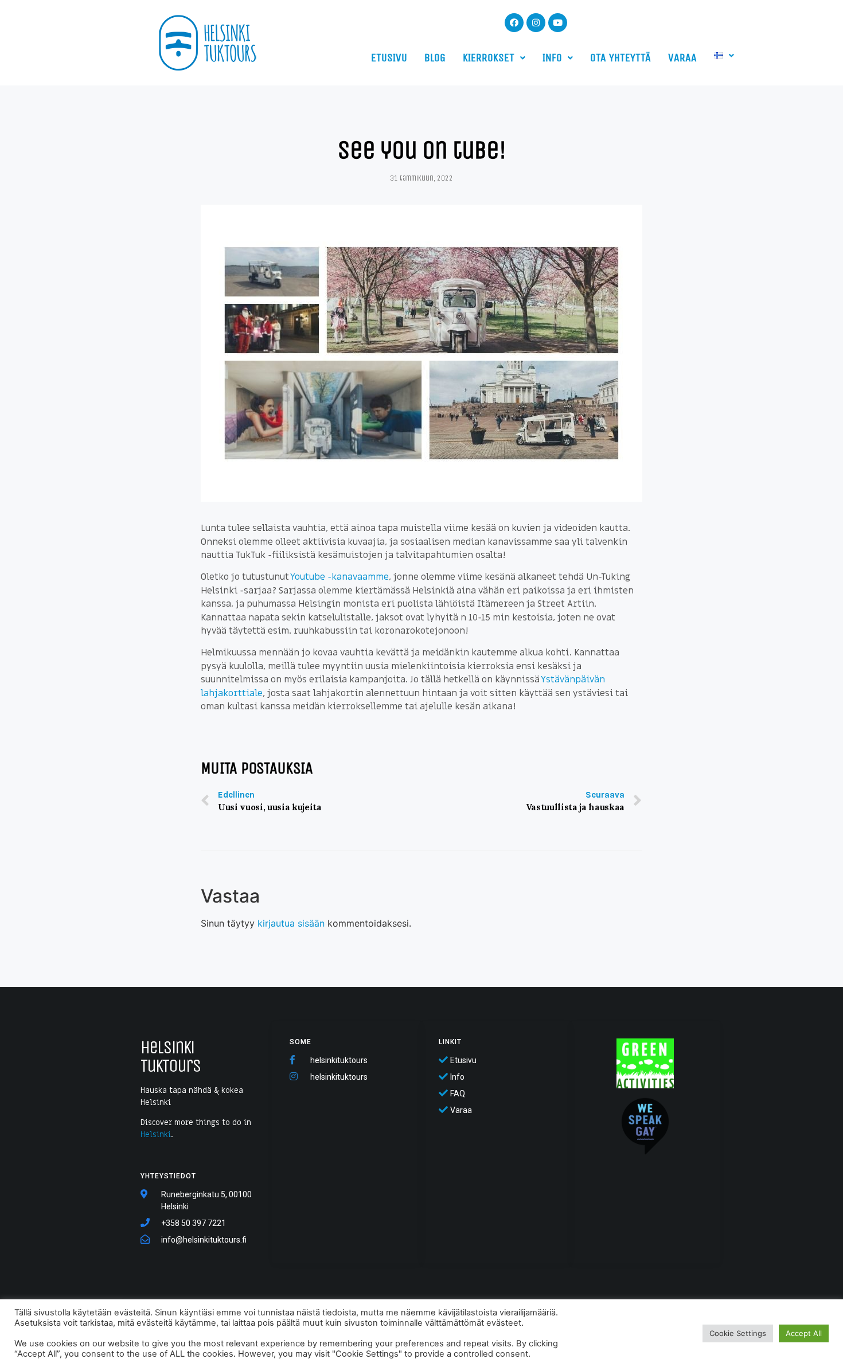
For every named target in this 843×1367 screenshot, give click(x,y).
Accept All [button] (804, 1333)
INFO (552, 57)
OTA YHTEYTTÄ (620, 57)
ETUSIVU (389, 57)
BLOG (435, 57)
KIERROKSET (488, 57)
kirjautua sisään (291, 923)
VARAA (682, 57)
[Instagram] (535, 22)
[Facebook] (514, 22)
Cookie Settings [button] (737, 1333)
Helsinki (155, 1134)
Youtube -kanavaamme (339, 577)
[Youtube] (557, 22)
